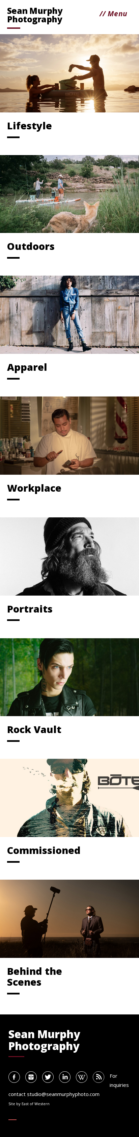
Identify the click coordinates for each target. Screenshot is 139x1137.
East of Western (36, 1103)
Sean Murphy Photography (35, 16)
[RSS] (98, 1077)
